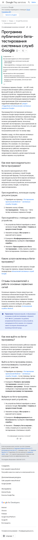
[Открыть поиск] (29, 2)
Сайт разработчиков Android (11, 480)
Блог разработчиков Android (11, 469)
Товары (11, 21)
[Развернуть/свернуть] (13, 56)
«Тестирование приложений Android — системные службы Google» (19, 202)
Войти (34, 2)
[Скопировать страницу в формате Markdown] (23, 50)
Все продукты (6, 523)
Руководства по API (10, 23)
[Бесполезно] (30, 27)
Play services (19, 2)
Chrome (4, 510)
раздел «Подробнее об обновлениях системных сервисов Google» (16, 106)
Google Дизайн (6, 483)
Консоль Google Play (8, 495)
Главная (4, 21)
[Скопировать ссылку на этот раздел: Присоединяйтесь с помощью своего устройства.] (14, 221)
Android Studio (6, 492)
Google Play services (22, 21)
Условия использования (9, 531)
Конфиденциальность (26, 531)
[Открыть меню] (3, 2)
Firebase (4, 513)
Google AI (4, 520)
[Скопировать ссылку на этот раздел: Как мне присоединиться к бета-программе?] (23, 166)
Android (4, 507)
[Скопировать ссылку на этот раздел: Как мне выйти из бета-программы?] (17, 340)
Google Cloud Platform (8, 517)
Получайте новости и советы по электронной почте (18, 472)
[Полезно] (27, 27)
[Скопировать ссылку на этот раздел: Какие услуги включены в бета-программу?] (16, 262)
